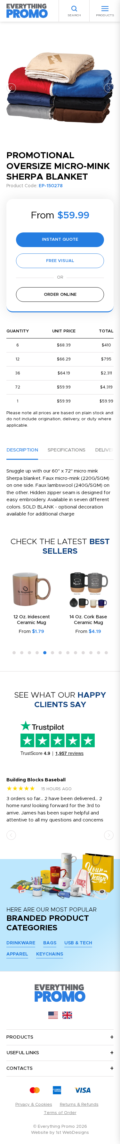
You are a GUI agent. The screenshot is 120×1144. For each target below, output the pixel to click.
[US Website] (53, 1017)
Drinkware (20, 943)
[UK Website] (67, 1017)
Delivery (106, 450)
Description (22, 450)
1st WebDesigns (72, 1133)
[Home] (27, 10)
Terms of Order (60, 1113)
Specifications (66, 450)
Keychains (49, 954)
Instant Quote (60, 240)
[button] (11, 88)
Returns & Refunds (79, 1105)
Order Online (60, 295)
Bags (49, 943)
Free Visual (60, 261)
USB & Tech (78, 943)
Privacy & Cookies (33, 1105)
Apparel (17, 954)
